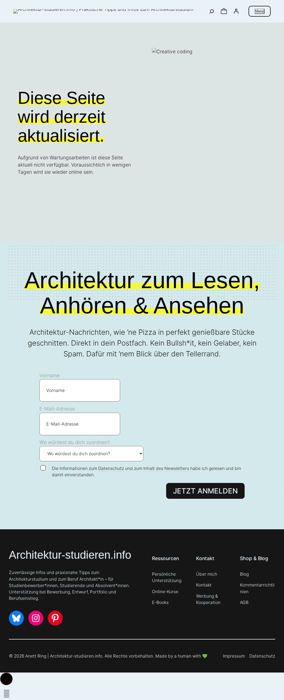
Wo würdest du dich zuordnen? (74, 442)
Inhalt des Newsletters (166, 468)
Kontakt (204, 585)
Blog (244, 574)
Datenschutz (111, 468)
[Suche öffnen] (212, 11)
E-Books (160, 602)
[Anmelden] (236, 11)
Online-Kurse (165, 591)
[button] (6, 679)
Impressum (234, 656)
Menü (259, 11)
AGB (244, 602)
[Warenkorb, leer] (223, 11)
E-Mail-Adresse (57, 409)
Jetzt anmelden (205, 491)
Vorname (49, 375)
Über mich (206, 574)
